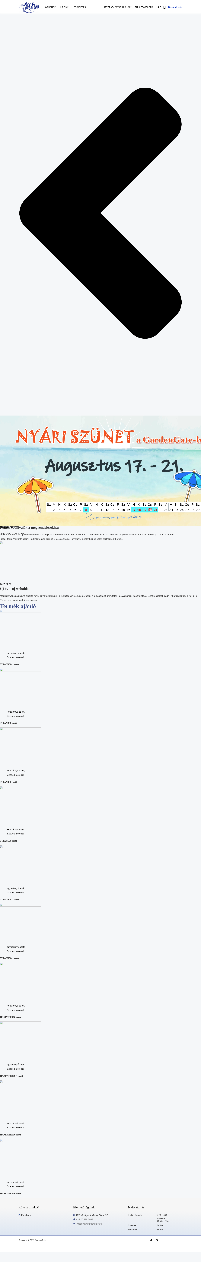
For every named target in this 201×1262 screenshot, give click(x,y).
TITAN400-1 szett (9, 899)
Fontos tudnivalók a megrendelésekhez (29, 527)
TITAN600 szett (8, 840)
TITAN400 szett (8, 782)
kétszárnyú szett (15, 712)
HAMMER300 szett (10, 1193)
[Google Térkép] (157, 1240)
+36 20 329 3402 (84, 1219)
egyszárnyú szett (16, 653)
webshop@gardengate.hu (89, 1224)
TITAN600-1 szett (9, 958)
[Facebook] (151, 1240)
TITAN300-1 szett (9, 664)
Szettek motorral (15, 657)
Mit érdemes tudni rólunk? (118, 7)
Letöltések (79, 7)
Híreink (64, 7)
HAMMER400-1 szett (11, 1076)
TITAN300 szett (8, 723)
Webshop (50, 7)
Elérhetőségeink (144, 7)
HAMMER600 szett (10, 1134)
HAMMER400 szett (10, 1017)
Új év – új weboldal (15, 589)
